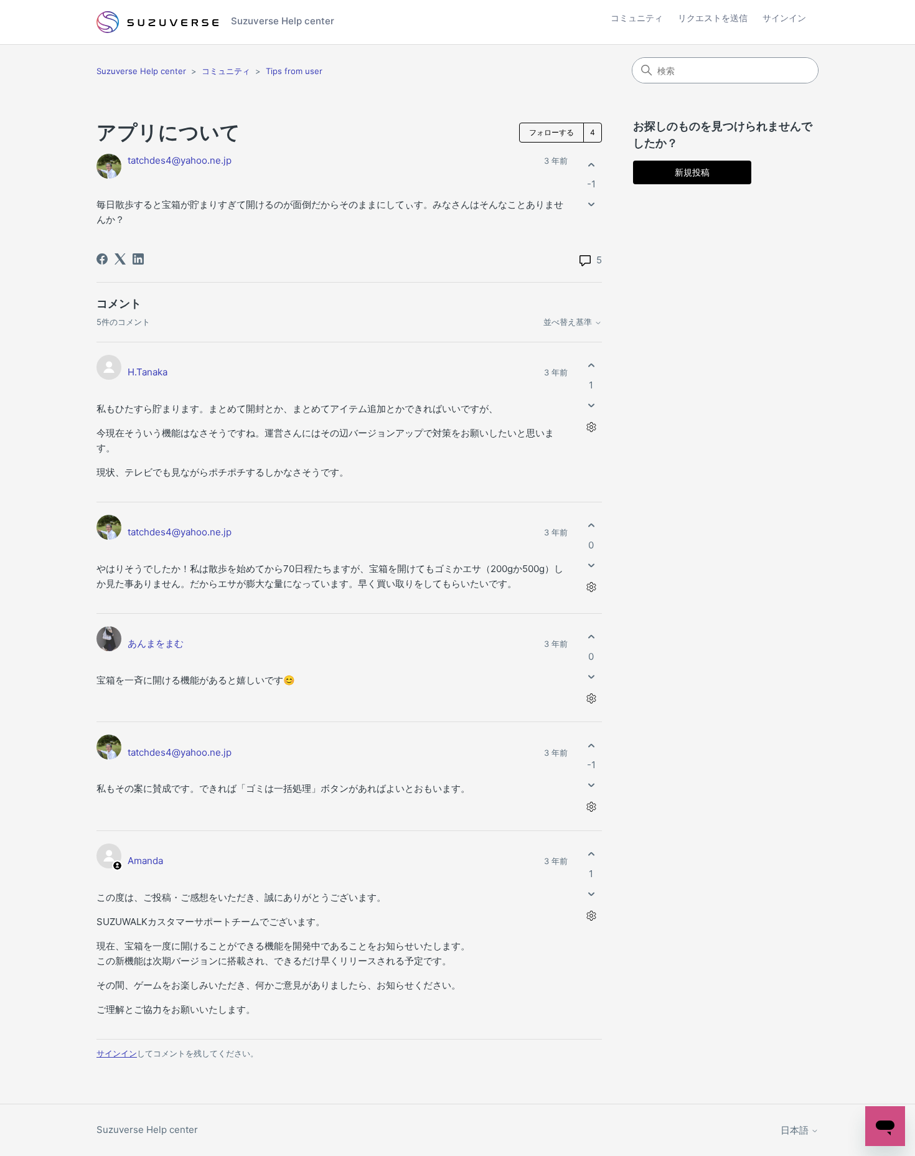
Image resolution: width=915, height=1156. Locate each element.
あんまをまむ (156, 643)
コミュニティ (637, 17)
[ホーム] (157, 22)
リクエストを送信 (713, 17)
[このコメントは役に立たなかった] (591, 405)
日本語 (796, 1130)
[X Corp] (120, 259)
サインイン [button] (784, 17)
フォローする (551, 132)
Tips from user (294, 71)
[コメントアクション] (591, 427)
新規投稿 (692, 172)
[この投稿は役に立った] (591, 165)
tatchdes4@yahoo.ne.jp (180, 160)
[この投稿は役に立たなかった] (591, 204)
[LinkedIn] (138, 259)
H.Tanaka (147, 372)
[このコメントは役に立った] (591, 366)
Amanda (145, 861)
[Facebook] (102, 259)
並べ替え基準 (568, 322)
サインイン (116, 1053)
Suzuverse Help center (141, 71)
